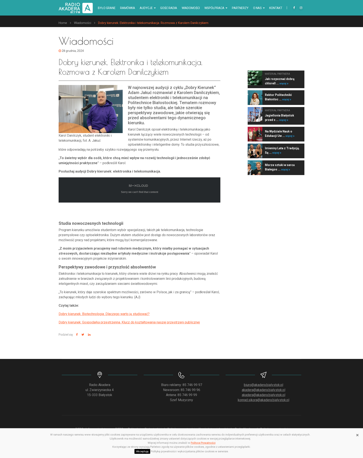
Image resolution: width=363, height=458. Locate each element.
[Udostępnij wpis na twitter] (82, 334)
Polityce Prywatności (203, 442)
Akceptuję (142, 451)
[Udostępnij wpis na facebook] (76, 334)
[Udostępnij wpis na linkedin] (89, 334)
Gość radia (168, 8)
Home (63, 23)
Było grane (107, 8)
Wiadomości (191, 8)
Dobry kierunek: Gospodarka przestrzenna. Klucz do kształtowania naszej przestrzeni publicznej (129, 322)
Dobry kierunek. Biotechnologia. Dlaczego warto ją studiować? (104, 314)
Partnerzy (240, 8)
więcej (283, 83)
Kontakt (275, 8)
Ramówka (127, 8)
